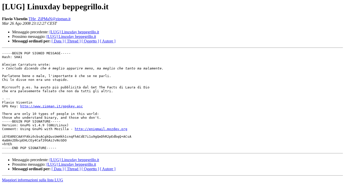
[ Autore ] (107, 41)
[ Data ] (58, 41)
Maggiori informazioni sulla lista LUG (32, 180)
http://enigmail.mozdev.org (101, 129)
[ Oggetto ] (90, 41)
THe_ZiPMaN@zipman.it (49, 19)
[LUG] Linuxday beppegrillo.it (74, 32)
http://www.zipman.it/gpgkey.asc (51, 106)
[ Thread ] (73, 41)
